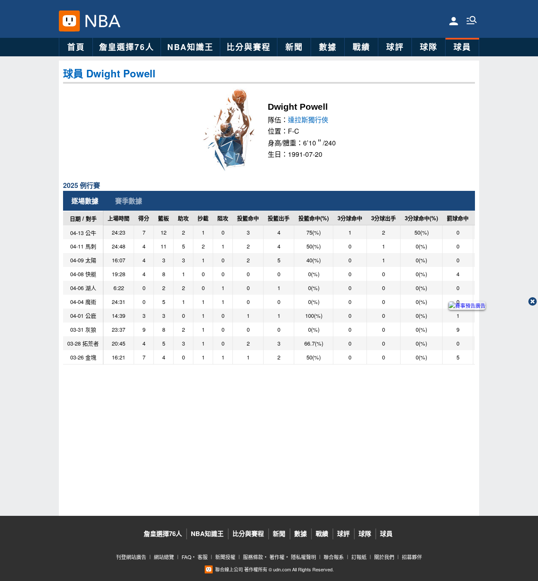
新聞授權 (225, 556)
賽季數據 (128, 201)
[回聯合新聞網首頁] (69, 21)
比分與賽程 (249, 47)
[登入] (454, 20)
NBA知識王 (190, 47)
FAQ (186, 556)
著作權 (277, 556)
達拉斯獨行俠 (308, 119)
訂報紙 (359, 556)
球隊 (429, 47)
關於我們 (384, 556)
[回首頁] (100, 21)
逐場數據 (84, 201)
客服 (203, 556)
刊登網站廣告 (131, 556)
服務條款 (253, 556)
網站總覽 (164, 556)
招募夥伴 (412, 556)
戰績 (361, 47)
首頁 (76, 47)
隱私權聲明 (303, 556)
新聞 (294, 47)
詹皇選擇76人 (126, 47)
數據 (328, 47)
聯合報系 (334, 556)
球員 (462, 47)
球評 (395, 47)
